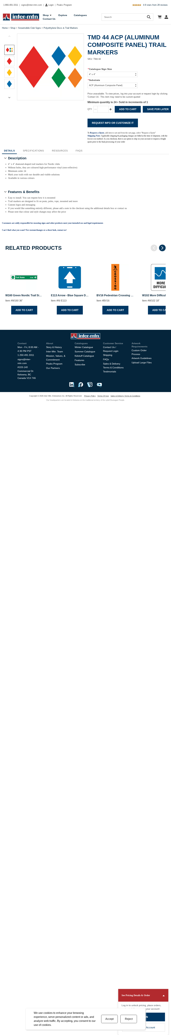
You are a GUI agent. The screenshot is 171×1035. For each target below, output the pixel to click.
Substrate (94, 80)
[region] (85, 286)
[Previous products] (154, 248)
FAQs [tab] (79, 150)
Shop (12, 28)
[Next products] (162, 248)
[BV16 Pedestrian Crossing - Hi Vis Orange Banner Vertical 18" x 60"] (115, 274)
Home (5, 28)
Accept (109, 1018)
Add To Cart (127, 109)
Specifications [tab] (33, 150)
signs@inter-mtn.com (31, 5)
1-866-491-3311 (10, 5)
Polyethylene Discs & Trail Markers (61, 28)
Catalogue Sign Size (100, 69)
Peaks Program (64, 5)
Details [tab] (9, 150)
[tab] (9, 50)
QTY (90, 109)
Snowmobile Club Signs (29, 28)
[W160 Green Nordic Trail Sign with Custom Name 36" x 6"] (24, 274)
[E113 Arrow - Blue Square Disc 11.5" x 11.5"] (70, 274)
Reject (129, 1018)
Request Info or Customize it (113, 122)
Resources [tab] (60, 150)
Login (51, 5)
